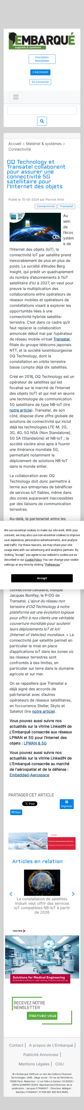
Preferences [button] (52, 564)
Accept (42, 578)
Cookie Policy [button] (33, 559)
